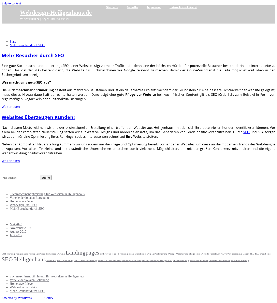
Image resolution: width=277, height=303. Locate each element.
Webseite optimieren (199, 260)
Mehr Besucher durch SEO (27, 45)
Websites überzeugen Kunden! (38, 117)
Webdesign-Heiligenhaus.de (56, 12)
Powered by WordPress (17, 298)
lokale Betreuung (120, 254)
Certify (48, 298)
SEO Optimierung (65, 260)
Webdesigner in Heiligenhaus (135, 260)
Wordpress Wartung (240, 260)
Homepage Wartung (55, 254)
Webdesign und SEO (23, 205)
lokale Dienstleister (137, 254)
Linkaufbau (105, 254)
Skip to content (11, 3)
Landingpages (82, 252)
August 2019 (18, 231)
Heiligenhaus (22, 254)
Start (13, 41)
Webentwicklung (181, 260)
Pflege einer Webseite (199, 254)
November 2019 (20, 228)
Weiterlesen (11, 106)
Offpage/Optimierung (157, 254)
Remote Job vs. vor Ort (220, 254)
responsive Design (240, 254)
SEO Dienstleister (263, 254)
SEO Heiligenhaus (24, 259)
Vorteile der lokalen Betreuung (29, 197)
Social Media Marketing (85, 260)
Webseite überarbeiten (219, 260)
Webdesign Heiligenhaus (160, 260)
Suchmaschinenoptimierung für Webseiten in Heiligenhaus (47, 194)
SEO (252, 254)
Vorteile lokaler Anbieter (109, 260)
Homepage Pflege (21, 201)
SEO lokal (51, 260)
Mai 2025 (16, 224)
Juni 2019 (16, 235)
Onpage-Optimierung (178, 254)
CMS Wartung (8, 254)
